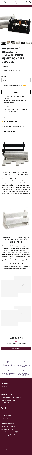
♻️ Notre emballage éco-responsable (12, 126)
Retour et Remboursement (8, 426)
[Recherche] (6, 2)
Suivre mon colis (6, 421)
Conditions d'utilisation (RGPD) (10, 432)
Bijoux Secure (9, 449)
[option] (16, 23)
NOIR (4, 80)
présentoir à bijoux (9, 246)
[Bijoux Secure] (16, 2)
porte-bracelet (24, 269)
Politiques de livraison (7, 424)
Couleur (3, 76)
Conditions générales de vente (10, 435)
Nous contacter (5, 418)
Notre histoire (5, 386)
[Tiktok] (6, 408)
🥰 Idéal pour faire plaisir (9, 122)
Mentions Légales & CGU (8, 429)
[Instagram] (2, 408)
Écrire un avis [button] (16, 348)
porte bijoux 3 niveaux (21, 267)
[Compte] (26, 2)
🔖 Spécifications (6, 117)
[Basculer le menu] (2, 2)
